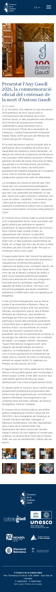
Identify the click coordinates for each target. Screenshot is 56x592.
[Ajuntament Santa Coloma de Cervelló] (40, 550)
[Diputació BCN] (15, 550)
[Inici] (10, 7)
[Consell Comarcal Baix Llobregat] (40, 537)
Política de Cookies (33, 584)
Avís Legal (18, 584)
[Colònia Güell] (14, 519)
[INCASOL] (15, 537)
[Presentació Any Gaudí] (9, 453)
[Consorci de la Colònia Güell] (28, 498)
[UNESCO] (41, 519)
